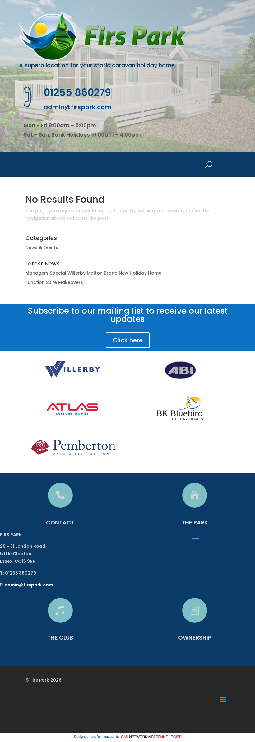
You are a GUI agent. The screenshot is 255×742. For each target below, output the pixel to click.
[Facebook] (34, 718)
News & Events (42, 247)
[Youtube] (60, 718)
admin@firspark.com (77, 107)
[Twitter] (47, 718)
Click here (128, 340)
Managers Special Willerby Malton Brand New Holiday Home (93, 273)
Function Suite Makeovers (54, 282)
